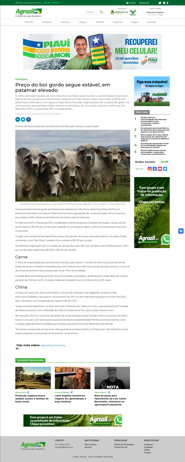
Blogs (82, 22)
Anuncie (145, 2)
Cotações (47, 22)
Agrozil (57, 114)
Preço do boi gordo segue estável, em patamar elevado (62, 87)
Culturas (64, 22)
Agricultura (47, 345)
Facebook (148, 447)
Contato (132, 2)
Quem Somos (90, 444)
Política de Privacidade (124, 444)
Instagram (148, 444)
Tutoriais (151, 22)
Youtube (147, 452)
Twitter (147, 449)
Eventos (100, 22)
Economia (59, 345)
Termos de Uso (120, 447)
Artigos (134, 22)
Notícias (29, 22)
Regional (117, 22)
